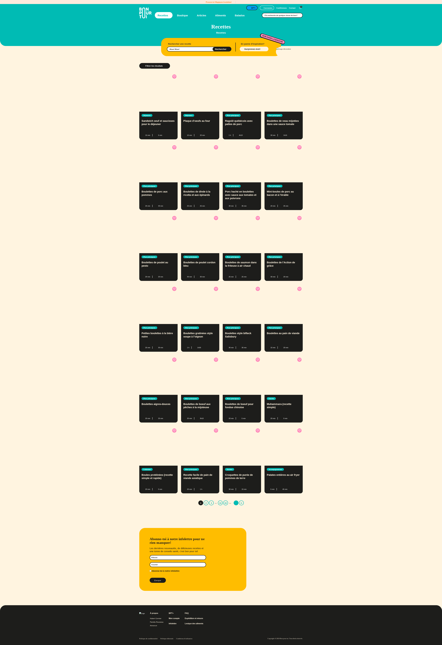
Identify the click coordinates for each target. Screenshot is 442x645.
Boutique (183, 15)
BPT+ (253, 8)
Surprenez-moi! (252, 49)
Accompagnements (275, 469)
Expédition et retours (194, 618)
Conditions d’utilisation (184, 638)
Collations (147, 469)
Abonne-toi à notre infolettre (165, 571)
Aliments (221, 15)
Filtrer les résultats (154, 66)
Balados (240, 15)
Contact (292, 8)
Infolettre (172, 624)
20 (225, 503)
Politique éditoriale (166, 638)
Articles (202, 15)
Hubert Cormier (155, 618)
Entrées (271, 399)
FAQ (187, 613)
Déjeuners (147, 115)
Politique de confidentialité (148, 638)
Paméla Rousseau (157, 622)
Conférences (281, 8)
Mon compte (174, 618)
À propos (154, 613)
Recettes (163, 15)
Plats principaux (233, 115)
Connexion (268, 8)
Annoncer (153, 625)
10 (220, 503)
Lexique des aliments (194, 624)
